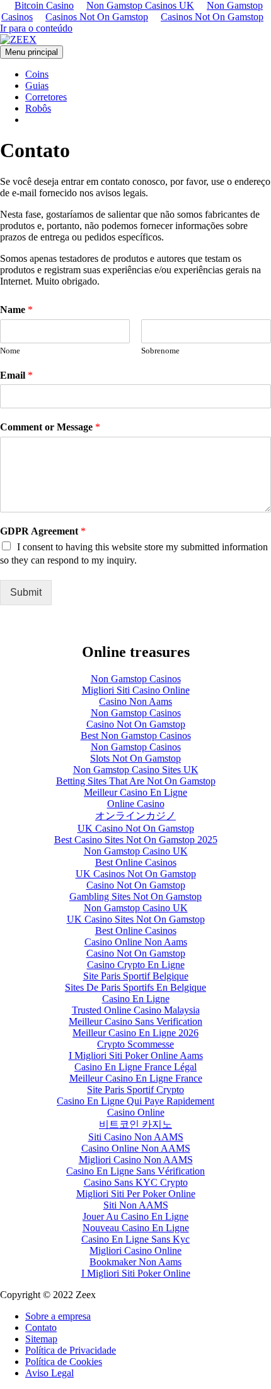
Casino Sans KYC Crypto (136, 1182)
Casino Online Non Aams (135, 942)
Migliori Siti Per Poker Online (135, 1193)
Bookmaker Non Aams (135, 1261)
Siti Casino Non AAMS (135, 1137)
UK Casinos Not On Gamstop (136, 873)
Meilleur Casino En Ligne (135, 792)
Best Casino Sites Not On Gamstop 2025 (135, 839)
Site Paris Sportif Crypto (135, 1089)
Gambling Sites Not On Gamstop (135, 896)
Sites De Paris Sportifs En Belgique (135, 987)
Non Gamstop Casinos (136, 678)
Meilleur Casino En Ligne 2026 (135, 1032)
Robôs (38, 108)
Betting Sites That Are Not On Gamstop (136, 781)
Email (16, 375)
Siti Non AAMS (135, 1205)
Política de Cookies (63, 1361)
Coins (37, 74)
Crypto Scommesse (135, 1044)
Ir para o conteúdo (36, 28)
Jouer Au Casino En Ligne (135, 1216)
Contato (41, 1327)
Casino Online (135, 1112)
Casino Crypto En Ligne (136, 964)
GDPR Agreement (43, 531)
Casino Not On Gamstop (135, 724)
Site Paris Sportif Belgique (135, 976)
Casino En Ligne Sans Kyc (135, 1239)
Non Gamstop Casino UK (136, 851)
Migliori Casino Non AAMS (136, 1159)
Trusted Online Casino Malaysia (136, 1010)
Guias (37, 85)
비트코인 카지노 (135, 1124)
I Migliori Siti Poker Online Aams (136, 1055)
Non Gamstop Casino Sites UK (136, 769)
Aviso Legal (49, 1373)
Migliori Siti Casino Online (136, 690)
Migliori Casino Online (135, 1250)
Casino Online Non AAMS (135, 1148)
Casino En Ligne (136, 998)
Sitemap (41, 1338)
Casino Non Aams (135, 701)
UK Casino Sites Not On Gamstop (136, 919)
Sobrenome (160, 350)
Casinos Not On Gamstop (96, 16)
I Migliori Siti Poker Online (135, 1273)
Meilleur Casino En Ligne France (135, 1078)
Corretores (46, 97)
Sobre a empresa (58, 1316)
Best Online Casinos (135, 862)
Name (16, 309)
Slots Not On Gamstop (135, 758)
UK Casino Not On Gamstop (136, 828)
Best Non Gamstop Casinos (136, 735)
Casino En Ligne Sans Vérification (135, 1171)
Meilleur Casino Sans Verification (135, 1021)
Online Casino (135, 803)
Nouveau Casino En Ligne (136, 1227)
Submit (26, 592)
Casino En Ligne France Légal (135, 1066)
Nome (10, 350)
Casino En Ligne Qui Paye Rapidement (135, 1101)
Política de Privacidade (70, 1350)
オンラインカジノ (135, 815)
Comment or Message (50, 427)
